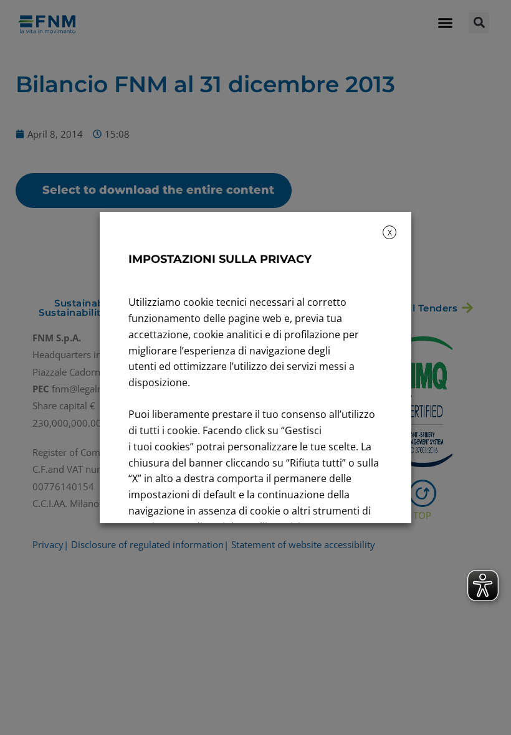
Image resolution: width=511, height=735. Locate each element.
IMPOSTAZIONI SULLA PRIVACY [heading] (220, 259)
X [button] (390, 232)
